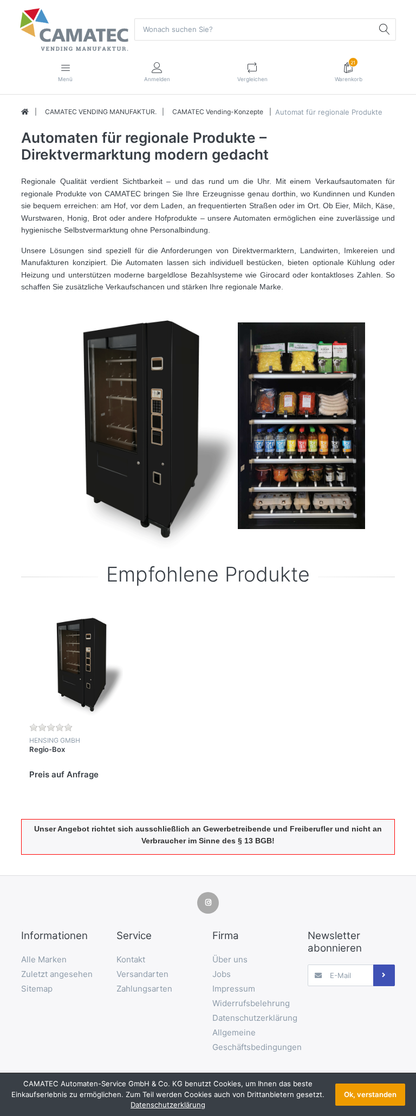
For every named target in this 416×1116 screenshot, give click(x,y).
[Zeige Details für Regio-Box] (82, 663)
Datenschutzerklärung (168, 1104)
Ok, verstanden (370, 1094)
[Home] (25, 112)
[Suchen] (384, 29)
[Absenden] (384, 975)
